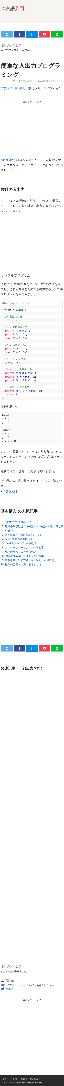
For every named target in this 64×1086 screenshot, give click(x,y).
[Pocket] (44, 34)
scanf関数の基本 (12, 160)
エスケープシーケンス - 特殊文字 (24, 547)
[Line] (57, 34)
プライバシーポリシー (11, 1079)
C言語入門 (6, 88)
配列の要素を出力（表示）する (23, 564)
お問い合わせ (34, 1079)
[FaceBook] (19, 34)
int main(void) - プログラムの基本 (24, 556)
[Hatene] (32, 34)
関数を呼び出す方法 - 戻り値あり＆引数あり (31, 560)
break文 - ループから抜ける (21, 543)
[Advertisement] (32, 127)
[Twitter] (7, 34)
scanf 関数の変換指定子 (19, 539)
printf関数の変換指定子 (18, 522)
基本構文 (20, 88)
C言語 (13, 8)
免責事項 (24, 1079)
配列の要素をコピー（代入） (22, 551)
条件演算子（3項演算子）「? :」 (24, 534)
